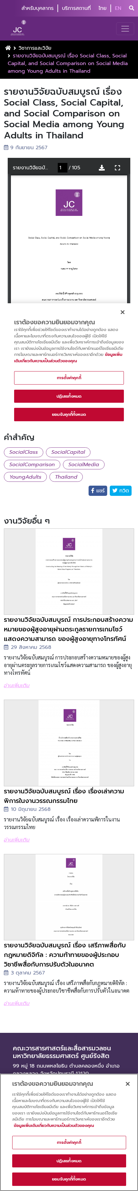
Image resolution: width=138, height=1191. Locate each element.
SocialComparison (32, 464)
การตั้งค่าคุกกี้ (69, 1142)
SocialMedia (83, 464)
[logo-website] (19, 28)
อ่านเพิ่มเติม (17, 685)
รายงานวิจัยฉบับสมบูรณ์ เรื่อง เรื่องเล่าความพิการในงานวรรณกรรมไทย (64, 795)
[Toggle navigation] (125, 28)
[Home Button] (8, 48)
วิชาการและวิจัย (35, 48)
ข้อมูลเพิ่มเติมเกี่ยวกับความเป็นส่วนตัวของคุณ (54, 1125)
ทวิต (123, 491)
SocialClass (23, 452)
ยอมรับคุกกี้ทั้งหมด (69, 1179)
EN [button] (118, 8)
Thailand (66, 477)
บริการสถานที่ (76, 8)
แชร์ (99, 491)
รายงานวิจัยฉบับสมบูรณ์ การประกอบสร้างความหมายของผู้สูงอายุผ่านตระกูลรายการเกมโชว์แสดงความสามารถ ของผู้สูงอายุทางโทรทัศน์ (68, 629)
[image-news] (69, 571)
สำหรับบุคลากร (38, 8)
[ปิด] (128, 1084)
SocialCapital (68, 452)
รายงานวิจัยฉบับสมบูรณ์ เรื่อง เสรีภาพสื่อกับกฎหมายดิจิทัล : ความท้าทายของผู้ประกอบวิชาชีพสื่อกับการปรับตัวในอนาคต (65, 954)
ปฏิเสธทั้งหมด (69, 1161)
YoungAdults (25, 477)
